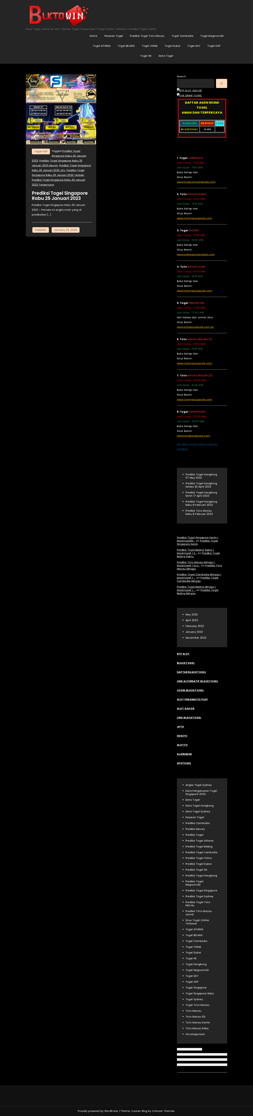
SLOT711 (182, 745)
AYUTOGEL (184, 763)
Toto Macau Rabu (197, 1028)
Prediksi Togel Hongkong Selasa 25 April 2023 (201, 485)
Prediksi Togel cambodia (202, 852)
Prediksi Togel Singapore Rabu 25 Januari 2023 (59, 155)
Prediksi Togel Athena (200, 840)
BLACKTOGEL (186, 663)
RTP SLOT (183, 654)
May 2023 (192, 614)
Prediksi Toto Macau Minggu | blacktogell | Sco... (196, 564)
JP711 (180, 726)
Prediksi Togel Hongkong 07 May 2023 (201, 476)
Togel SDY (193, 46)
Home (93, 36)
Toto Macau (193, 1011)
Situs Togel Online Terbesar (197, 922)
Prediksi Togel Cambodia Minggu (198, 579)
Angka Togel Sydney (199, 785)
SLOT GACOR (185, 708)
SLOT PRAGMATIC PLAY (192, 699)
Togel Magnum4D (212, 36)
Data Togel (166, 56)
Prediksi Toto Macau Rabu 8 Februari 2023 (199, 512)
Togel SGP (213, 46)
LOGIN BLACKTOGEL (190, 690)
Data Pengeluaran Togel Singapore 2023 (201, 792)
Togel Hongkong (196, 964)
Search (181, 76)
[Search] (221, 83)
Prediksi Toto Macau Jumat (199, 912)
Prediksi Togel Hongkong (201, 875)
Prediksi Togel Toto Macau (147, 36)
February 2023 (195, 626)
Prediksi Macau (195, 829)
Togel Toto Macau (197, 1005)
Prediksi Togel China (199, 858)
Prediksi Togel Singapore (201, 890)
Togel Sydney (194, 999)
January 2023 (194, 632)
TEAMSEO (41, 230)
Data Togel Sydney (198, 811)
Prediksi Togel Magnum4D (194, 883)
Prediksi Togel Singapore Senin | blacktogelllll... (197, 539)
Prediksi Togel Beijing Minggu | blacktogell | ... (196, 588)
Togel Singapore (196, 987)
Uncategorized (195, 1034)
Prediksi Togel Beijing (199, 846)
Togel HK (146, 56)
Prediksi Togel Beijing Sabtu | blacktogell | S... (195, 551)
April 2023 (192, 620)
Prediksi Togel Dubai (199, 864)
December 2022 (196, 637)
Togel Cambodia (182, 36)
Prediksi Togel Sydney (200, 896)
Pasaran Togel (113, 36)
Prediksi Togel (194, 835)
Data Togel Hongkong (200, 805)
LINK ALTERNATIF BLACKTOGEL (197, 681)
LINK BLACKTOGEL (189, 717)
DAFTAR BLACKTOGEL (191, 672)
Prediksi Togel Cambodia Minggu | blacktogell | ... (199, 576)
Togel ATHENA (101, 46)
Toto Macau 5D (195, 1016)
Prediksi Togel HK (196, 869)
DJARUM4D (184, 754)
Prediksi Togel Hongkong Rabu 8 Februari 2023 (201, 503)
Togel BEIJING (126, 46)
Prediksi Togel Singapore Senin (197, 542)
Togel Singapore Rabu (200, 993)
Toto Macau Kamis (198, 1022)
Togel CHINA (150, 46)
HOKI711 (182, 736)
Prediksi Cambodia (198, 823)
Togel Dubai (172, 46)
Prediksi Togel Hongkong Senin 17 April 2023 (201, 494)
